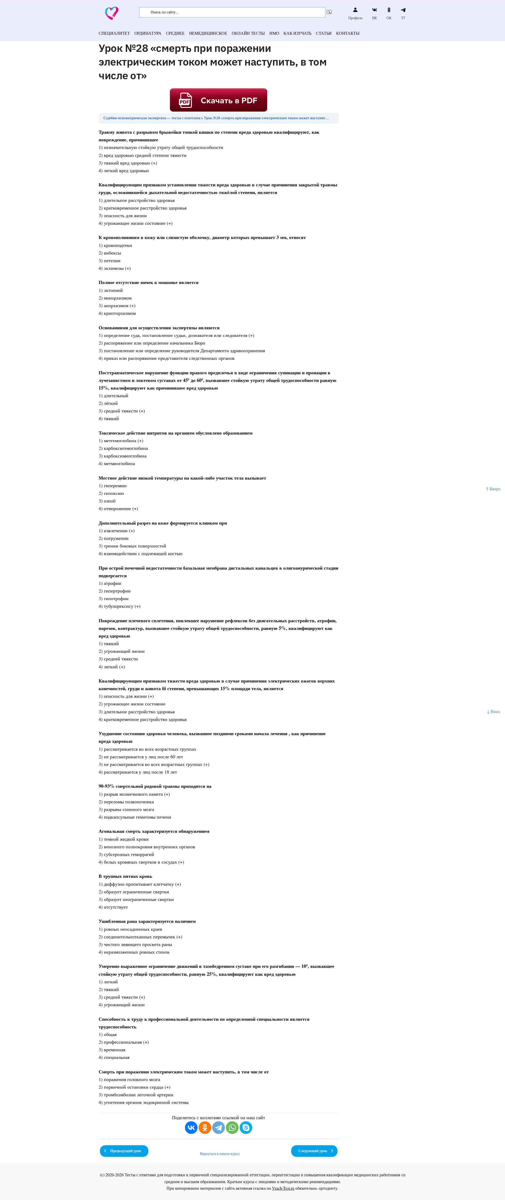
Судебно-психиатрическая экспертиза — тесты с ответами (151, 118)
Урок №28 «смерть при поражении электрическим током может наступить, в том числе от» (279, 118)
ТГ (403, 17)
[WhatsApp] (232, 1127)
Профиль (355, 17)
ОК (388, 17)
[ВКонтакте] (191, 1127)
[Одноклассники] (205, 1127)
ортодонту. (329, 1188)
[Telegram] (218, 1127)
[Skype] (246, 1127)
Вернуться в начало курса (219, 1153)
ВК (374, 17)
